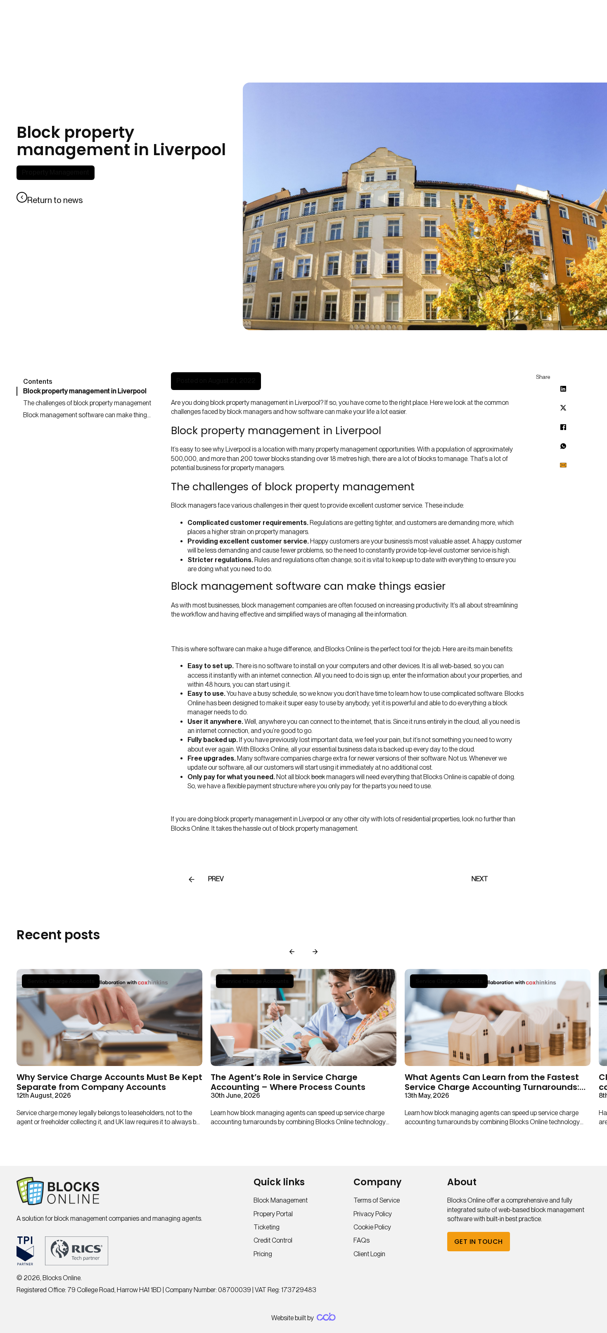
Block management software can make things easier (88, 415)
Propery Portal (273, 1214)
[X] (563, 407)
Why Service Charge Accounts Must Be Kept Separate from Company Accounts (109, 1082)
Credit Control (273, 1240)
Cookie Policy (372, 1227)
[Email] (563, 465)
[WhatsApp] (563, 446)
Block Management (281, 1200)
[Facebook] (563, 427)
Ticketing (267, 1227)
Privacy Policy (372, 1214)
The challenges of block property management (87, 403)
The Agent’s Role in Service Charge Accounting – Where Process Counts (290, 1082)
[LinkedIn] (563, 388)
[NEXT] (504, 879)
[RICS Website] (77, 1250)
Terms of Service (376, 1200)
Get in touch (478, 1241)
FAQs (361, 1240)
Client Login (369, 1254)
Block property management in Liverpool (85, 391)
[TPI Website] (25, 1250)
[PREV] (191, 879)
